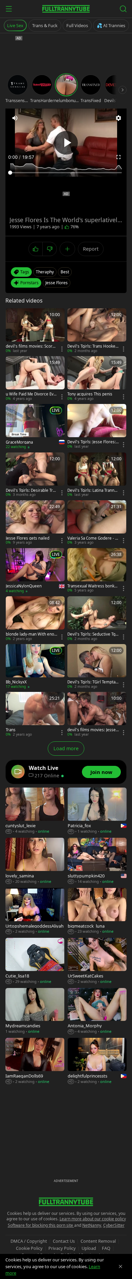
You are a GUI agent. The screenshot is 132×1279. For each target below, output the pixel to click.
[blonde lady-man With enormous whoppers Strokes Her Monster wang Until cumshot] (35, 618)
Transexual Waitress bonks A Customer (91, 586)
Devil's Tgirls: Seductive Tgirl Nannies (92, 634)
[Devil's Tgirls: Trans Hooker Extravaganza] (96, 330)
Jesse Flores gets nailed (27, 538)
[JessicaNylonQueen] (35, 571)
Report (90, 249)
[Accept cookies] (120, 1266)
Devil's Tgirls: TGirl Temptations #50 (92, 682)
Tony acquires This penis (89, 394)
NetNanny (91, 1225)
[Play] (66, 143)
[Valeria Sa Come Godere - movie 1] (96, 522)
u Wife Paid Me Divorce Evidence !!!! (31, 394)
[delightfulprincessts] (97, 1061)
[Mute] (15, 118)
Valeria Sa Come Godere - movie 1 (93, 538)
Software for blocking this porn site (41, 1225)
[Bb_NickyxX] (35, 666)
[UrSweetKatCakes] (97, 961)
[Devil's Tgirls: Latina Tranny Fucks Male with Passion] (96, 475)
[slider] (66, 173)
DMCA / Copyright (28, 1241)
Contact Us (64, 1241)
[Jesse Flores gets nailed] (35, 522)
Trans (11, 730)
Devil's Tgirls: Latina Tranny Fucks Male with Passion (91, 490)
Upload (89, 1248)
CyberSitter (114, 1225)
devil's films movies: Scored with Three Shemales (31, 346)
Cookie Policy (29, 1248)
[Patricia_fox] (97, 811)
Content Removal (98, 1241)
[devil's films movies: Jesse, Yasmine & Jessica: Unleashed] (96, 714)
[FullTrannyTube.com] (66, 9)
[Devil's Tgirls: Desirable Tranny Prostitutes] (35, 475)
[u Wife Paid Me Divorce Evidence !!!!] (35, 378)
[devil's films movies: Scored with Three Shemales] (35, 330)
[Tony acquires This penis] (96, 378)
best (65, 272)
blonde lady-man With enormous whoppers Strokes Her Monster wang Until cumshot (31, 634)
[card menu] (62, 349)
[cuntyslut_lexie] (34, 811)
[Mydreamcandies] (34, 1011)
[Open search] (123, 9)
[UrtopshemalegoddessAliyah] (34, 911)
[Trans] (35, 714)
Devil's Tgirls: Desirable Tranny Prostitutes (31, 490)
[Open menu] (9, 9)
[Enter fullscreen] (118, 157)
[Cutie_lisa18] (34, 961)
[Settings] (118, 118)
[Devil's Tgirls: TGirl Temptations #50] (96, 666)
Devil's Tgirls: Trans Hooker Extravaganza (92, 346)
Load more (66, 748)
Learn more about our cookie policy (93, 1219)
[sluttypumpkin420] (97, 861)
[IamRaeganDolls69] (34, 1061)
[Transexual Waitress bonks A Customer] (96, 570)
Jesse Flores (56, 283)
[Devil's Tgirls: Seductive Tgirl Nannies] (96, 618)
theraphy (45, 272)
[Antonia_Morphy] (97, 1011)
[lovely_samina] (34, 861)
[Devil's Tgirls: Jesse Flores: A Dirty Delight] (96, 426)
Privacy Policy (62, 1248)
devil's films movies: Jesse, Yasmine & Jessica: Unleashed (92, 730)
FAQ (106, 1248)
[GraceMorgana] (35, 426)
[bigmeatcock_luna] (97, 911)
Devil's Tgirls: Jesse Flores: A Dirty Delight (91, 442)
